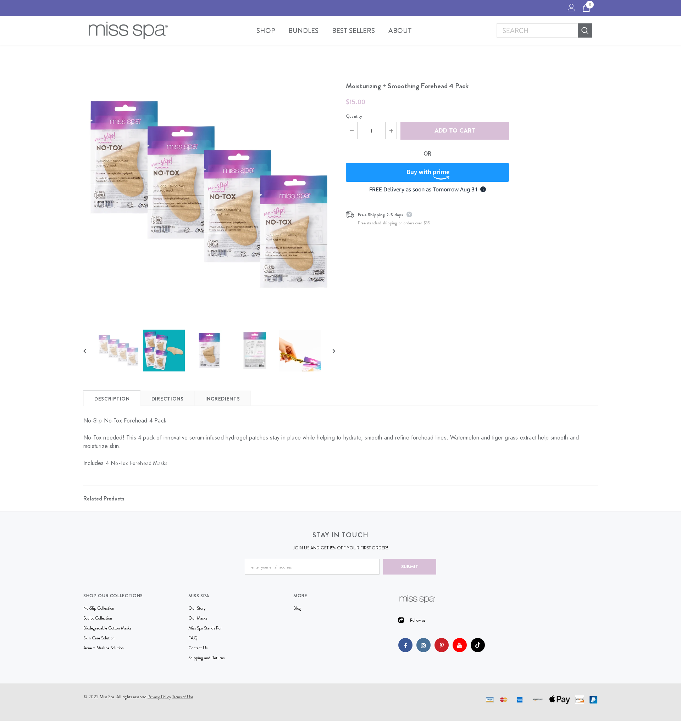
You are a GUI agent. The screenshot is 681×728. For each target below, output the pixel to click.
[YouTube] (460, 645)
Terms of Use (182, 697)
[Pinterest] (441, 645)
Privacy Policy (159, 697)
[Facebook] (405, 645)
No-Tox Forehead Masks (139, 463)
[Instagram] (423, 645)
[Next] (328, 350)
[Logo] (128, 30)
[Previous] (89, 350)
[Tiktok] (478, 645)
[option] (209, 193)
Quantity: (355, 116)
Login (570, 10)
